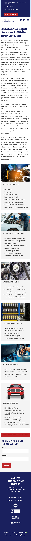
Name (4, 455)
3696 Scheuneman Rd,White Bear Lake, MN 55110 (16, 489)
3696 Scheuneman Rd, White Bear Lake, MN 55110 (15, 3)
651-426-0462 (15, 491)
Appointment (12, 14)
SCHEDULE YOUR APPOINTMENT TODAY (15, 435)
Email (4, 448)
